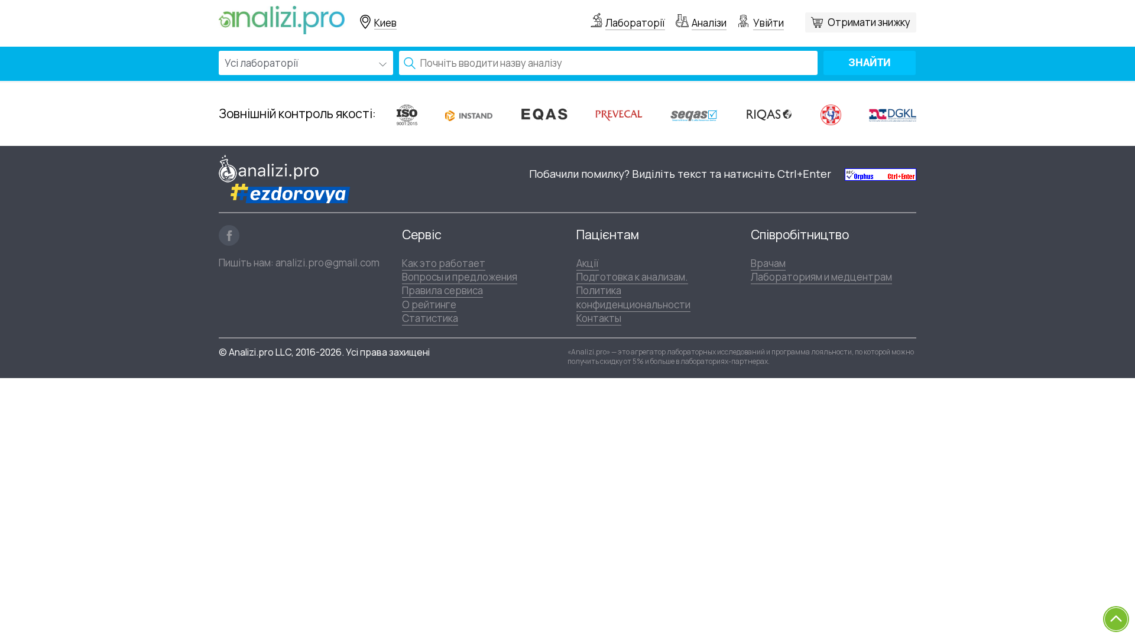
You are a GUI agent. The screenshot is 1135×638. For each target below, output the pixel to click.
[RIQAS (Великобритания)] (769, 114)
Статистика (430, 318)
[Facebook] (229, 235)
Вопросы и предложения (459, 277)
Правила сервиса (442, 290)
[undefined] (880, 174)
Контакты (598, 318)
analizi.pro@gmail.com (327, 262)
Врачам (768, 263)
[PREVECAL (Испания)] (619, 114)
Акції (587, 263)
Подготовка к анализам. (632, 277)
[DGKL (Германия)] (892, 114)
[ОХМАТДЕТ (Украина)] (831, 114)
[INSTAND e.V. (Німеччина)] (468, 114)
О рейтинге (429, 304)
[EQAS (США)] (544, 114)
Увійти (768, 23)
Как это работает (443, 263)
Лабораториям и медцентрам (821, 277)
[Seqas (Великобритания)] (694, 114)
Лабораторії (635, 23)
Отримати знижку (869, 22)
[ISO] (407, 114)
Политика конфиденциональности (633, 297)
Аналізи (709, 23)
